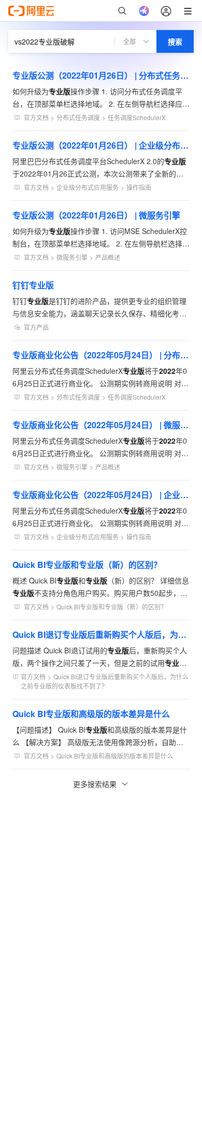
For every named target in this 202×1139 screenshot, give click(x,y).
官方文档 (36, 117)
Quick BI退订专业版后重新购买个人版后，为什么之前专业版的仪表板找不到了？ (101, 634)
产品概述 (107, 257)
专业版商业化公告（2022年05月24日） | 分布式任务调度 (101, 355)
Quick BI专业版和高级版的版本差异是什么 (91, 714)
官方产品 (36, 327)
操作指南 (138, 187)
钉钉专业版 (33, 285)
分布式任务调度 (78, 117)
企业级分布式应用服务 (87, 187)
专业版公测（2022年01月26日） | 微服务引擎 (96, 215)
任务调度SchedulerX (137, 117)
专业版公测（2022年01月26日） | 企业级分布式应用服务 (101, 145)
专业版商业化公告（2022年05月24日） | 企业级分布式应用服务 (101, 495)
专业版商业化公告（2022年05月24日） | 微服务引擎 (101, 425)
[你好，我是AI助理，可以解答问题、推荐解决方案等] (144, 11)
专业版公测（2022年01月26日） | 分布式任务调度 (101, 75)
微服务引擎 (72, 257)
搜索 (175, 41)
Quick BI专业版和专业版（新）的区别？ (87, 565)
